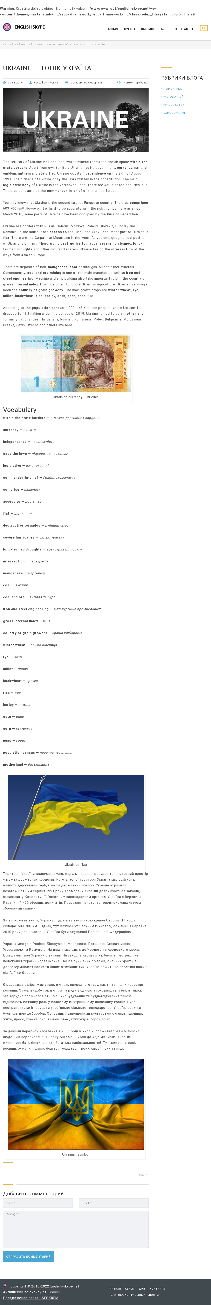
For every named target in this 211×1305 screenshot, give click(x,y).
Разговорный (173, 96)
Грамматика (172, 88)
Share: (143, 1175)
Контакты (184, 29)
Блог (165, 29)
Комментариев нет (136, 82)
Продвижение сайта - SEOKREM (30, 1298)
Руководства (173, 104)
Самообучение (174, 112)
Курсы (129, 29)
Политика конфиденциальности (134, 1294)
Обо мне (148, 29)
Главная (111, 29)
